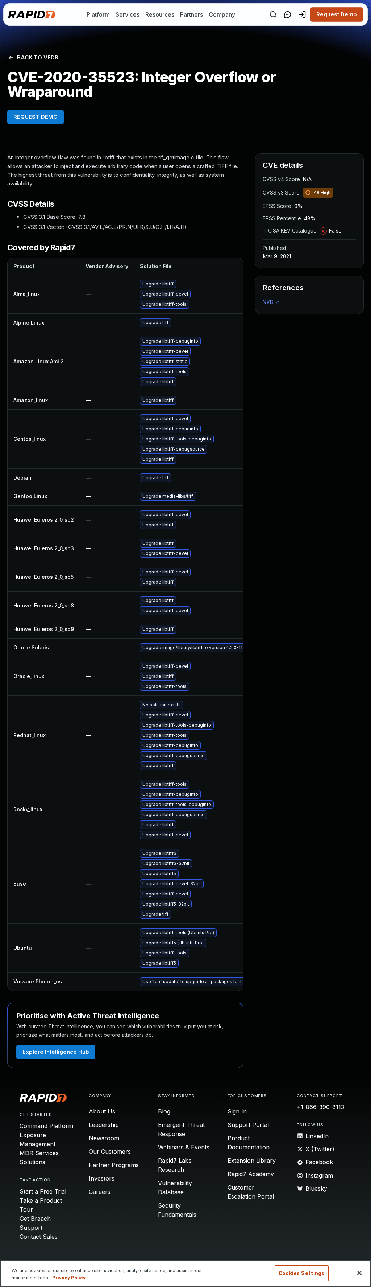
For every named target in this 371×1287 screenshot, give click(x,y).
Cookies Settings (301, 1273)
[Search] (273, 14)
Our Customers (110, 1151)
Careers (100, 1191)
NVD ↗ (271, 302)
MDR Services (39, 1153)
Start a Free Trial (43, 1191)
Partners (191, 14)
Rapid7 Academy (251, 1174)
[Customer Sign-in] (302, 14)
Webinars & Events (183, 1147)
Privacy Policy (69, 1277)
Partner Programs (114, 1165)
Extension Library (252, 1160)
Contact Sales (39, 1236)
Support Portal (248, 1124)
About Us (102, 1111)
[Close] (359, 1273)
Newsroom (104, 1138)
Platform (98, 14)
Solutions (32, 1162)
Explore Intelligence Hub (55, 1051)
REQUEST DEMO (35, 116)
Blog (164, 1111)
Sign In (237, 1111)
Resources (159, 14)
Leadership (104, 1124)
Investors (101, 1178)
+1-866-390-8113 (320, 1107)
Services (127, 14)
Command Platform (46, 1125)
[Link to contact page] (287, 14)
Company (222, 14)
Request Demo (336, 14)
